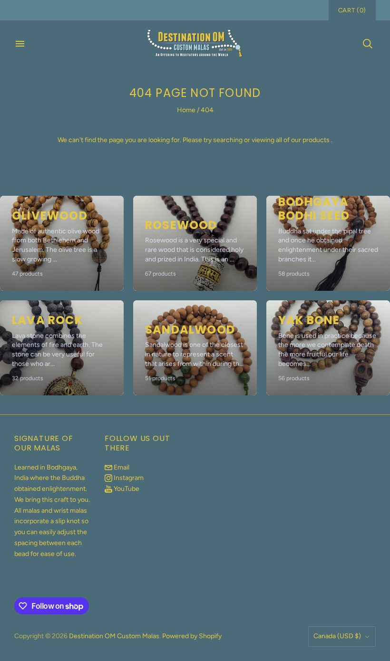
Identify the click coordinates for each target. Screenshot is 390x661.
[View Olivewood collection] (62, 243)
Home (186, 110)
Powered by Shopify (192, 636)
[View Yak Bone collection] (328, 347)
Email (120, 467)
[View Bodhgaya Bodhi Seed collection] (328, 243)
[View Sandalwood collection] (195, 347)
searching (228, 140)
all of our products (303, 140)
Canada (337, 636)
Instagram (128, 478)
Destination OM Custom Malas (114, 636)
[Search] (368, 44)
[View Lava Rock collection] (62, 347)
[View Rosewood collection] (195, 243)
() (352, 10)
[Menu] (20, 43)
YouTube (125, 489)
